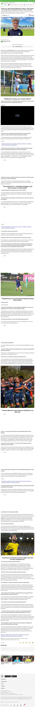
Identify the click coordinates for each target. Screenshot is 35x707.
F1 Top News (21, 4)
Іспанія (17, 4)
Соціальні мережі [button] (4, 681)
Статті (5, 6)
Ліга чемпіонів (27, 4)
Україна (6, 4)
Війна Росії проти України (5, 639)
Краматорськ (17, 638)
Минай (26, 638)
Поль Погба (7, 638)
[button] (17, 648)
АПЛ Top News (12, 4)
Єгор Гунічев (22, 638)
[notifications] (32, 1)
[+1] (1, 1)
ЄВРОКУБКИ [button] (3, 688)
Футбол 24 (2, 6)
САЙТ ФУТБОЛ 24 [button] (3, 679)
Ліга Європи (33, 4)
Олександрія (12, 638)
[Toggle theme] (29, 1)
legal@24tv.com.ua (12, 693)
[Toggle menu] (34, 3)
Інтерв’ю (8, 6)
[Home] (2, 4)
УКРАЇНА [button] (2, 683)
